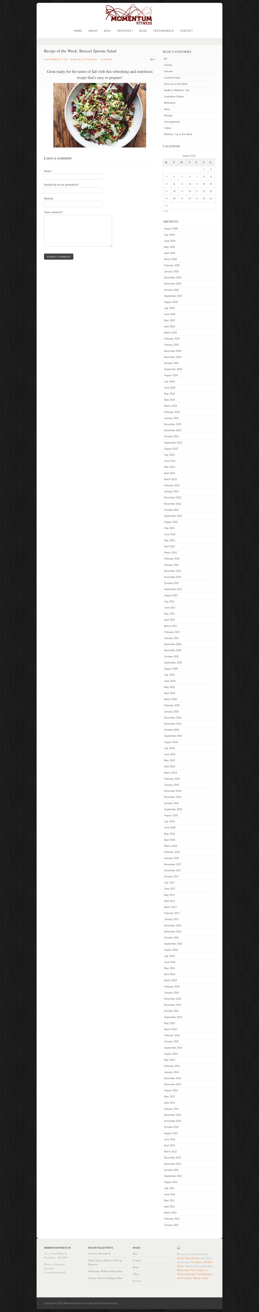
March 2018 (170, 846)
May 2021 (169, 613)
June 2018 (169, 827)
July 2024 (169, 381)
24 (166, 198)
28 (197, 198)
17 (166, 191)
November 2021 (172, 577)
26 (182, 198)
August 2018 (171, 815)
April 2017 (169, 901)
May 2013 (169, 1096)
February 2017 (172, 913)
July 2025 (169, 308)
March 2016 (170, 980)
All (165, 58)
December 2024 (172, 351)
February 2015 (172, 1035)
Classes (168, 71)
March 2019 (170, 772)
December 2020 (172, 644)
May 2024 (169, 393)
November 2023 (172, 430)
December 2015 (172, 998)
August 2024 (171, 375)
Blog (143, 30)
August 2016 (171, 949)
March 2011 (170, 1212)
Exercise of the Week (176, 84)
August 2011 (171, 1182)
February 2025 (172, 338)
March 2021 (170, 626)
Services (125, 30)
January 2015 (171, 1041)
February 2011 (172, 1218)
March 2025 (170, 332)
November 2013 (172, 1084)
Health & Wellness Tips (177, 90)
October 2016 (171, 937)
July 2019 (169, 748)
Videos (168, 128)
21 (197, 191)
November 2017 (172, 870)
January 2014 (171, 1072)
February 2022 (172, 558)
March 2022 (170, 552)
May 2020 (169, 687)
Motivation (169, 102)
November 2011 (172, 1163)
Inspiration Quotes (174, 96)
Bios (107, 30)
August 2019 (171, 742)
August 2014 (171, 1053)
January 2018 (171, 858)
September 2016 (173, 943)
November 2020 (172, 650)
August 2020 (171, 668)
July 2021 (169, 601)
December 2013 (172, 1078)
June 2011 (169, 1194)
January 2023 (171, 491)
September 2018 (173, 809)
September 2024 (173, 369)
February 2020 (172, 705)
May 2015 (169, 1023)
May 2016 (169, 968)
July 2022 (169, 528)
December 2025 (172, 277)
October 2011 (171, 1170)
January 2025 (171, 344)
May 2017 (169, 895)
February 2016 (172, 986)
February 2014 (172, 1066)
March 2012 (170, 1151)
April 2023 (169, 473)
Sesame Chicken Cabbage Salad (105, 1278)
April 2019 (169, 766)
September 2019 (173, 735)
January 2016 (171, 992)
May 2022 (169, 540)
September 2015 (173, 1017)
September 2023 (173, 442)
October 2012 (171, 1127)
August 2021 (171, 595)
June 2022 (169, 534)
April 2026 (169, 253)
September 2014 (173, 1047)
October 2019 (171, 729)
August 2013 (171, 1090)
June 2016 (169, 962)
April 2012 (169, 1145)
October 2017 (171, 876)
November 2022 (172, 503)
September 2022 (173, 516)
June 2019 (169, 754)
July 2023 (169, 454)
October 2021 (171, 583)
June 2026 (169, 241)
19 (182, 191)
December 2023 (172, 424)
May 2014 (169, 1059)
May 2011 (169, 1200)
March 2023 (170, 479)
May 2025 (169, 320)
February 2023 (172, 485)
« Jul (165, 211)
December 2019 (172, 717)
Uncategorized (172, 121)
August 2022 (171, 522)
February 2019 (172, 778)
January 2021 (171, 638)
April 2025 (169, 326)
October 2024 (171, 363)
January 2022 (171, 564)
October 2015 (171, 1010)
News (167, 109)
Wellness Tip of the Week (178, 134)
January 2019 (171, 784)
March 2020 (170, 699)
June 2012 (169, 1139)
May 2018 (169, 833)
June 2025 (169, 314)
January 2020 (171, 711)
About (93, 30)
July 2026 (169, 234)
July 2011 (169, 1188)
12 (182, 184)
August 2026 (171, 228)
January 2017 (171, 919)
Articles (168, 65)
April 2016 (169, 974)
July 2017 (169, 882)
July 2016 (169, 956)
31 (166, 205)
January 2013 (171, 1108)
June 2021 (169, 607)
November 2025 (172, 283)
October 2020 (171, 656)
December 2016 (172, 925)
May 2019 (169, 760)
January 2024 (171, 418)
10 (166, 184)
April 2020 (169, 693)
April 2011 (169, 1206)
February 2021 (172, 632)
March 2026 (170, 259)
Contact (186, 30)
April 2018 (169, 839)
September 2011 (173, 1176)
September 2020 (173, 662)
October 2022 (171, 509)
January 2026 (171, 271)
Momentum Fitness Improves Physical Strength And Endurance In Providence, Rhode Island (195, 1274)
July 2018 (169, 821)
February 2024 (172, 412)
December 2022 (172, 497)
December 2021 (172, 571)
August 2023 (171, 448)
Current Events (172, 77)
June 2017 (169, 888)
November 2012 (172, 1121)
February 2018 (172, 852)
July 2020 (169, 674)
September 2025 (173, 296)
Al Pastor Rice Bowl (99, 1253)
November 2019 (172, 723)
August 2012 (171, 1133)
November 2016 (172, 931)
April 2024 (169, 399)
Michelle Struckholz (85, 59)
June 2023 (169, 460)
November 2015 (172, 1004)
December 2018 (172, 791)
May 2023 (169, 467)
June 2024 (169, 387)
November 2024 (172, 357)
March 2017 (170, 907)
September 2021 (173, 589)
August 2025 (171, 302)
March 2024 (170, 405)
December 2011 (172, 1157)
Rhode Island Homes (188, 1258)
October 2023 (171, 436)
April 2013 (169, 1102)
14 (197, 184)
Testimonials (163, 30)
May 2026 (169, 247)
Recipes (107, 59)
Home (78, 30)
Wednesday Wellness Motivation (105, 1271)
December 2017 (172, 864)
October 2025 (171, 289)
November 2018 (172, 797)
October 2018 (171, 803)
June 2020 (169, 681)
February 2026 (172, 265)
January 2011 (171, 1225)
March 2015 (170, 1029)
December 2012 (172, 1114)
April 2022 (169, 546)
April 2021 (169, 619)
